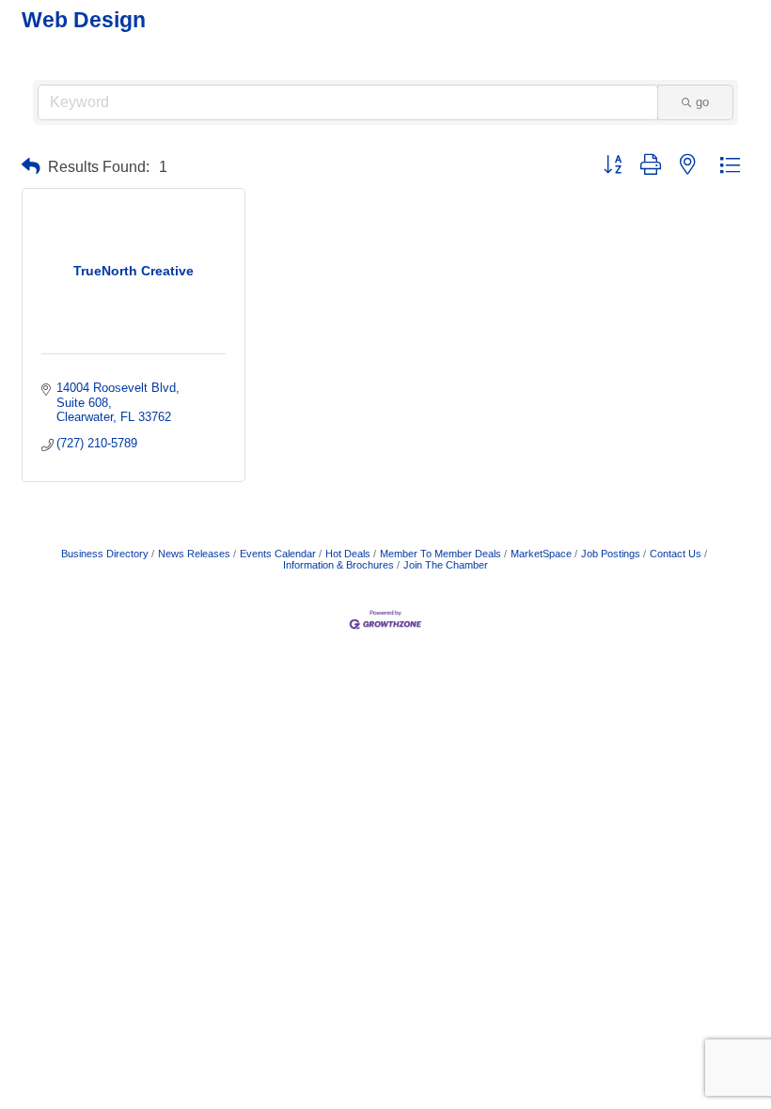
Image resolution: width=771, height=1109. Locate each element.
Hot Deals (347, 553)
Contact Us (675, 553)
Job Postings (610, 553)
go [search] (702, 102)
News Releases (194, 553)
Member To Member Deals (440, 553)
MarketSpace (541, 553)
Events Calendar (278, 553)
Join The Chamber (445, 564)
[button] (31, 166)
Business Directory (105, 553)
